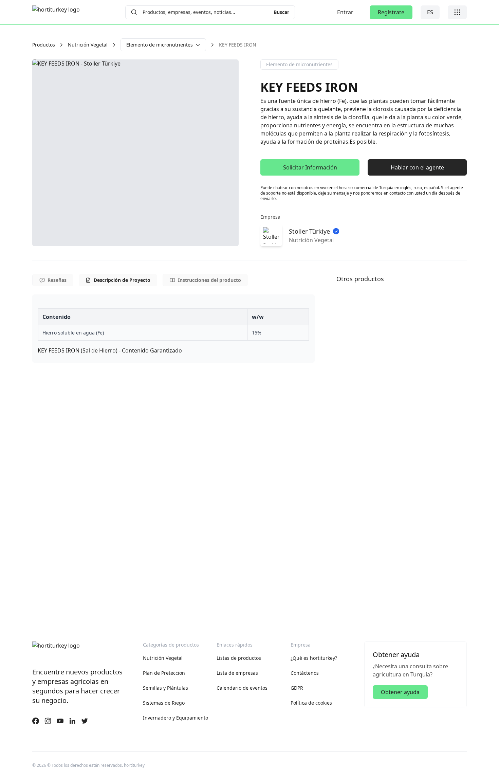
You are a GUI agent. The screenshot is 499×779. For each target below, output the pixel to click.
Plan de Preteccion (164, 673)
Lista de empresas (237, 673)
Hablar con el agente (417, 167)
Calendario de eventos (242, 688)
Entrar (345, 12)
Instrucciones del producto (209, 280)
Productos (43, 44)
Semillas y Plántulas (165, 688)
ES (430, 12)
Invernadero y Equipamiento (175, 717)
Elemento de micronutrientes (159, 44)
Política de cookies (311, 703)
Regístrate (391, 12)
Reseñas (57, 280)
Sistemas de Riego (164, 703)
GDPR (297, 688)
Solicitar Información (310, 167)
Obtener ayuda (400, 692)
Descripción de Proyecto (122, 280)
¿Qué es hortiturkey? (314, 658)
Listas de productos (239, 658)
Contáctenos (305, 673)
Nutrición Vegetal (88, 44)
